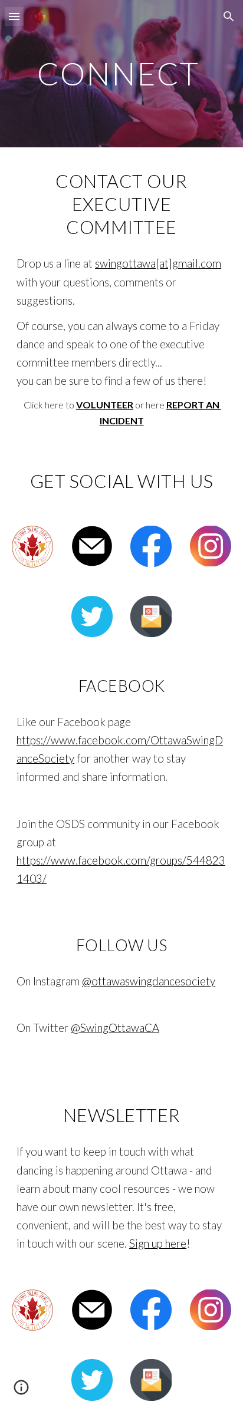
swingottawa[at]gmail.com (158, 263)
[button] (14, 16)
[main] (121, 73)
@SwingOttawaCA (115, 1027)
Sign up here (157, 1243)
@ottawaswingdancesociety (148, 981)
